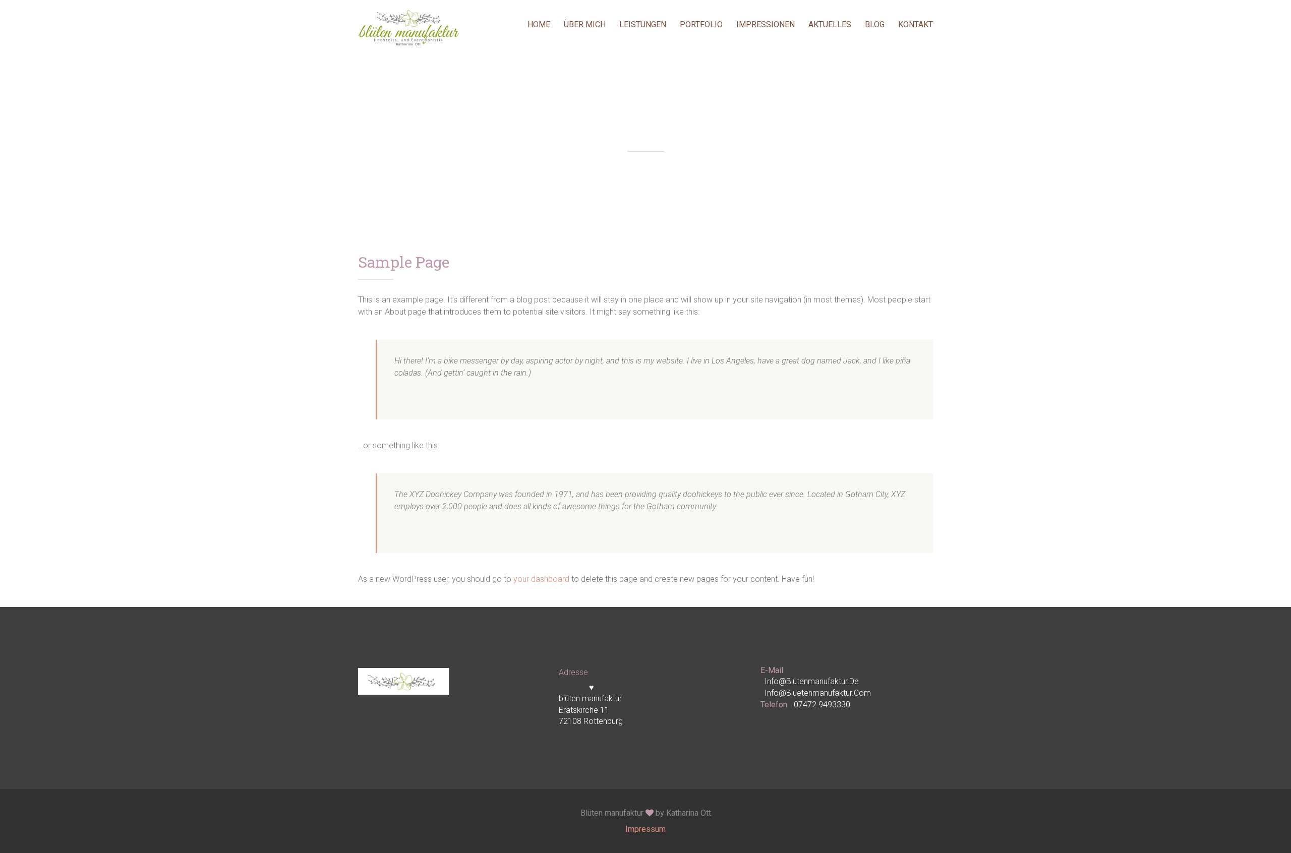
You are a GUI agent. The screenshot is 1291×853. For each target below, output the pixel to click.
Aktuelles (829, 24)
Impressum (645, 829)
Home (538, 24)
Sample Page (403, 263)
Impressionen (765, 24)
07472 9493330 (822, 704)
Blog (875, 24)
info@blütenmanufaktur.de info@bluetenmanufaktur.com (818, 687)
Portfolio (701, 24)
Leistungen (642, 24)
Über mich (585, 24)
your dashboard (541, 579)
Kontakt (915, 24)
